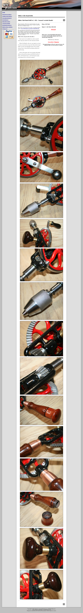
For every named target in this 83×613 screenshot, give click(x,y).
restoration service (7, 25)
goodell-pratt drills (7, 16)
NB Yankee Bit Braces (7, 18)
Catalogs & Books (6, 23)
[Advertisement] (51, 5)
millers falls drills (6, 14)
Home (3, 12)
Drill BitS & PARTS (6, 21)
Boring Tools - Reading (7, 27)
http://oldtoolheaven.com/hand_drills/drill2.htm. (30, 28)
